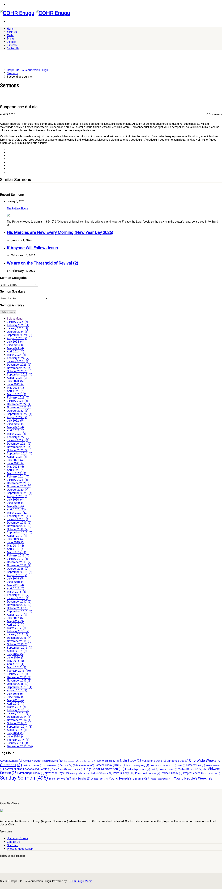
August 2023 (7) (17, 377)
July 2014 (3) (15, 733)
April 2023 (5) (15, 391)
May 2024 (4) (15, 348)
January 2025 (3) (17, 328)
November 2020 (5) (19, 486)
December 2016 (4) (19, 637)
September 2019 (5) (19, 532)
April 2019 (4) (15, 549)
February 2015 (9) (18, 710)
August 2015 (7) (17, 690)
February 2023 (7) (18, 397)
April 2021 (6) (15, 470)
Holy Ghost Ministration (104, 769)
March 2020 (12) (17, 512)
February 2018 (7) (18, 595)
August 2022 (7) (17, 417)
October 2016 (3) (17, 644)
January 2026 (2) (17, 322)
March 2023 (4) (16, 394)
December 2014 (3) (19, 716)
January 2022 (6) (17, 440)
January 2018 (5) (17, 598)
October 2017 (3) (17, 608)
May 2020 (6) (15, 506)
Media (10, 35)
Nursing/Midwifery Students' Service (91, 773)
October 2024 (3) (17, 331)
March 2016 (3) (16, 667)
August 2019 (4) (17, 535)
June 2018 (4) (15, 581)
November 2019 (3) (19, 526)
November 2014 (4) (19, 720)
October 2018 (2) (17, 568)
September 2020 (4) (19, 493)
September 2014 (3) (19, 726)
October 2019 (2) (17, 529)
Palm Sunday (123, 773)
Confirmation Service (32, 765)
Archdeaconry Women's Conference (80, 761)
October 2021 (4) (17, 450)
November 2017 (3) (19, 605)
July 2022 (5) (15, 420)
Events (10, 38)
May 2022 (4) (15, 427)
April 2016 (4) (15, 664)
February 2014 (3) (18, 739)
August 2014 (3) (17, 730)
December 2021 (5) (19, 443)
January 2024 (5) (17, 361)
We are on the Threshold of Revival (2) (42, 263)
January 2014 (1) (17, 743)
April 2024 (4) (15, 351)
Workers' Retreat (99, 779)
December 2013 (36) (20, 746)
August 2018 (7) (17, 575)
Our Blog (11, 41)
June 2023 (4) (15, 384)
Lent (154, 769)
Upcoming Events (17, 838)
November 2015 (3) (19, 680)
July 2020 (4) (15, 499)
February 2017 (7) (18, 631)
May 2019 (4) (15, 545)
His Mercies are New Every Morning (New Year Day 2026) (60, 232)
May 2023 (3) (15, 387)
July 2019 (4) (15, 539)
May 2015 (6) (15, 700)
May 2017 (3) (15, 621)
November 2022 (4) (19, 407)
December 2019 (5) (19, 522)
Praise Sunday (171, 773)
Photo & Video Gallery (20, 848)
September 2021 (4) (19, 453)
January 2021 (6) (17, 479)
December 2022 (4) (19, 404)
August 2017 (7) (17, 614)
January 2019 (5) (17, 558)
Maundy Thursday (168, 769)
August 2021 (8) (17, 456)
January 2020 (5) (17, 519)
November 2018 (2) (19, 565)
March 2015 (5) (16, 707)
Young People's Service (129, 778)
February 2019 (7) (18, 555)
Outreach (12, 45)
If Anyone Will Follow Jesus (32, 247)
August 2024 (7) (17, 338)
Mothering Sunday (31, 773)
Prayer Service (193, 773)
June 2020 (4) (15, 503)
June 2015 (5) (15, 697)
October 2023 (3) (17, 371)
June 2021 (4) (15, 463)
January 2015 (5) (17, 713)
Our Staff (12, 845)
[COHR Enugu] (17, 13)
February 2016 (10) (19, 670)
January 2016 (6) (17, 674)
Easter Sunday (106, 765)
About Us (12, 32)
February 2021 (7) (18, 476)
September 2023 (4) (19, 374)
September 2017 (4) (19, 611)
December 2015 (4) (19, 677)
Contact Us (13, 48)
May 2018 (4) (15, 585)
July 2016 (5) (15, 654)
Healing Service (75, 769)
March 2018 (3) (16, 591)
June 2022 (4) (15, 424)
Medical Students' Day (192, 769)
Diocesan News (51, 765)
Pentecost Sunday (147, 773)
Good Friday (59, 769)
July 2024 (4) (15, 341)
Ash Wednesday (108, 760)
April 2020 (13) (16, 509)
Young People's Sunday (162, 779)
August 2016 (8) (17, 651)
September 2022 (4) (19, 414)
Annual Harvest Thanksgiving (43, 760)
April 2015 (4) (15, 703)
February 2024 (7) (18, 358)
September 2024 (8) (19, 335)
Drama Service (85, 765)
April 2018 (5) (15, 588)
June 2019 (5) (15, 542)
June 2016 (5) (15, 657)
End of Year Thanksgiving (133, 765)
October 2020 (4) (17, 489)
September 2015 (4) (19, 687)
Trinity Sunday (80, 778)
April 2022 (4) (15, 430)
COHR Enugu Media (80, 881)
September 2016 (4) (19, 647)
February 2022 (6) (18, 437)
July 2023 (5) (15, 381)
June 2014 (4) (15, 736)
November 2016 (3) (19, 641)
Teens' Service (59, 778)
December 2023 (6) (19, 364)
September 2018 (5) (19, 572)
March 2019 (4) (16, 552)
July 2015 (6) (15, 693)
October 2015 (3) (17, 683)
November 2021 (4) (19, 447)
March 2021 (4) (16, 473)
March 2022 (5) (16, 433)
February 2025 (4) (18, 325)
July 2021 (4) (15, 460)
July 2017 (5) (15, 618)
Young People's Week (194, 778)
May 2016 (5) (15, 660)
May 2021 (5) (15, 466)
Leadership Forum (137, 769)
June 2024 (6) (15, 345)
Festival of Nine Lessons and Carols (27, 769)
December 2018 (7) (19, 562)
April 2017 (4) (15, 624)
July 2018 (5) (15, 578)
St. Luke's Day (212, 773)
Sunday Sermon (24, 778)
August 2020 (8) (17, 496)
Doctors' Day (68, 765)
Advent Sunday (11, 760)
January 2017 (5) (17, 634)
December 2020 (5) (19, 483)
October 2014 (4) (17, 723)
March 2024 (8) (16, 354)
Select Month (8, 312)
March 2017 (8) (16, 628)
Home (10, 28)
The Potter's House (17, 208)
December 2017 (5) (19, 601)
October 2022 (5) (17, 410)
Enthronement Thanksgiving (163, 765)
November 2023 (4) (19, 368)
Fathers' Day (195, 765)
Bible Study (131, 761)
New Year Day (57, 773)
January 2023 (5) (17, 401)
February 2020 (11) (19, 516)
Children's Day (154, 760)
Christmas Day (177, 760)
